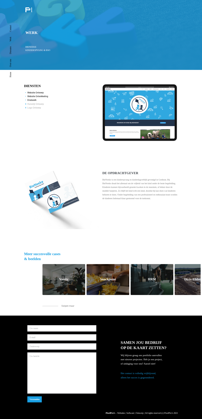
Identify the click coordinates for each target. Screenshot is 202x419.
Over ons (10, 63)
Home (10, 74)
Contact (10, 28)
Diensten (10, 50)
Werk (10, 39)
